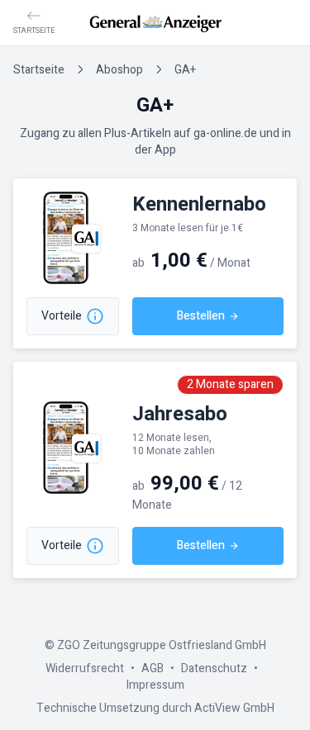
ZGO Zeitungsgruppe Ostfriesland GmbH (161, 645)
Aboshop (119, 69)
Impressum (155, 685)
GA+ (185, 69)
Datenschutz (214, 668)
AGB (152, 668)
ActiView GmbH (234, 708)
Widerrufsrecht (84, 668)
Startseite (38, 69)
